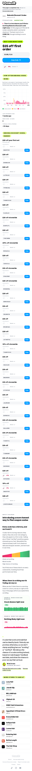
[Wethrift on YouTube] (20, 768)
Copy (27, 150)
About (10, 759)
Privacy (13, 764)
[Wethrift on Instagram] (16, 768)
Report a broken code (23, 762)
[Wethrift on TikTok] (12, 768)
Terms (18, 764)
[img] (16, 97)
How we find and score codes (11, 668)
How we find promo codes (9, 762)
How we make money (7, 11)
